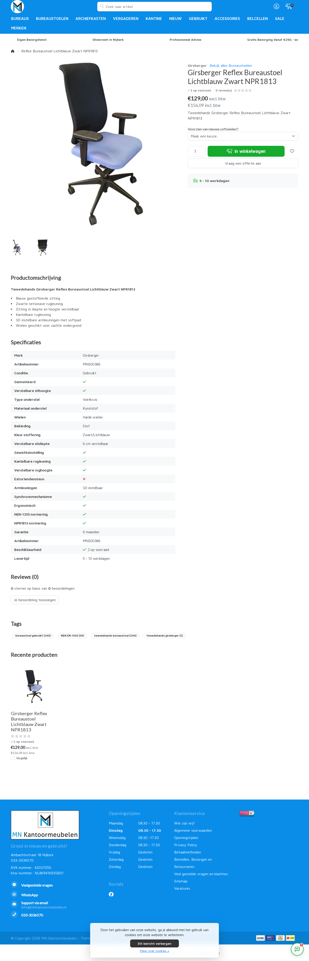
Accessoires (227, 18)
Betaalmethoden (187, 852)
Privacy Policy (185, 845)
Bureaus (20, 18)
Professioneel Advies (185, 39)
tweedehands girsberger (165, 635)
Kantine (154, 18)
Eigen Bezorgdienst (32, 39)
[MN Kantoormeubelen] (54, 6)
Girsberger (197, 65)
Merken (18, 28)
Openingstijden (186, 838)
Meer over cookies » (154, 951)
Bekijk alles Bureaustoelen (231, 65)
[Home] (12, 51)
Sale (279, 18)
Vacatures (182, 888)
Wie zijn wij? (184, 823)
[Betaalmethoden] (260, 938)
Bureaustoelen (52, 18)
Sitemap (181, 881)
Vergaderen (125, 18)
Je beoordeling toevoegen (35, 600)
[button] (275, 7)
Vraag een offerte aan (243, 163)
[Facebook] (113, 894)
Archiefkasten (91, 18)
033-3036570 (22, 860)
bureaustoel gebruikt (33, 635)
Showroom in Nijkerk (108, 39)
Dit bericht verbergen (154, 943)
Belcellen (257, 18)
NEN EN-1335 (72, 635)
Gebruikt (198, 18)
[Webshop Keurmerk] (269, 813)
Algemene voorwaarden (193, 830)
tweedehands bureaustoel (115, 635)
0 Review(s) (224, 90)
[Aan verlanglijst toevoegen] (292, 151)
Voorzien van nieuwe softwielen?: (213, 129)
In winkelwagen (249, 151)
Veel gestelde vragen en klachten (201, 874)
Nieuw (175, 18)
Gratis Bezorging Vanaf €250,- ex (272, 39)
